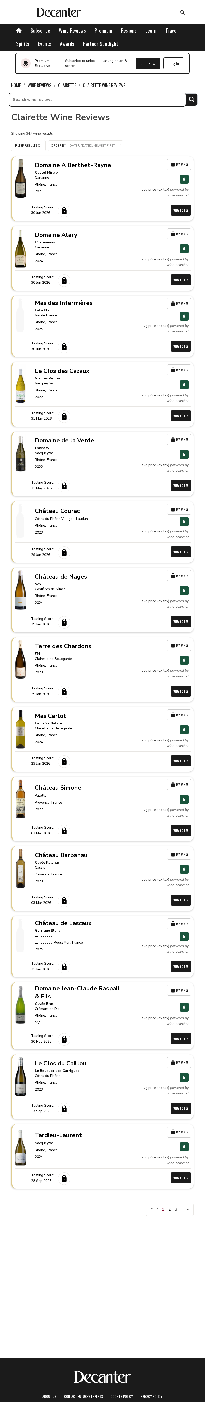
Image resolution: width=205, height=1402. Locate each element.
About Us (49, 1396)
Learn (151, 30)
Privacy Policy (151, 1396)
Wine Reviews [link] (40, 85)
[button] (85, 145)
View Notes (181, 210)
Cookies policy (122, 1396)
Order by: (59, 146)
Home (16, 85)
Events (44, 43)
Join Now (148, 63)
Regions (129, 30)
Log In (174, 63)
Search (191, 99)
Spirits (23, 43)
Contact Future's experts (83, 1396)
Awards (67, 43)
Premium (103, 30)
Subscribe (40, 30)
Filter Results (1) (28, 146)
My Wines (182, 164)
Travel (172, 30)
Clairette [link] (67, 85)
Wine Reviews (72, 30)
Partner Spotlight (100, 43)
